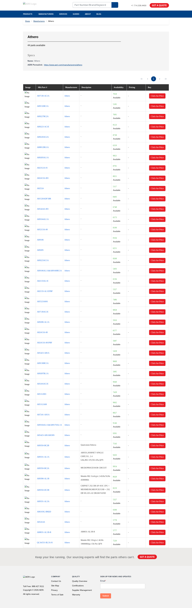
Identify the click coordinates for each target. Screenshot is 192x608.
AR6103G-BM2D (44, 512)
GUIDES (76, 14)
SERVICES (63, 14)
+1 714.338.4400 (138, 5)
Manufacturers (39, 21)
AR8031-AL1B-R (44, 532)
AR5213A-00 (42, 229)
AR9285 (40, 250)
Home (27, 21)
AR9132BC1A (42, 106)
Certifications (78, 585)
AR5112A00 (42, 404)
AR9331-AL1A (43, 457)
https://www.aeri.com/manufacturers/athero (63, 65)
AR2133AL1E (42, 281)
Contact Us (56, 581)
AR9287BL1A (42, 373)
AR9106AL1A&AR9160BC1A (49, 271)
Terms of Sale (57, 594)
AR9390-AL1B (43, 479)
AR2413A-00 (42, 332)
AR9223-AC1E (43, 127)
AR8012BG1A (43, 147)
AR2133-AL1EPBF (45, 291)
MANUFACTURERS (46, 14)
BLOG (98, 14)
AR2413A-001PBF (44, 343)
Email (103, 581)
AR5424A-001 (43, 209)
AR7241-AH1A (43, 415)
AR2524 (40, 188)
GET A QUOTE (159, 5)
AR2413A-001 (43, 178)
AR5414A (41, 522)
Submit (105, 596)
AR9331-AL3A (43, 501)
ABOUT (88, 14)
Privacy (54, 590)
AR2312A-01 (42, 168)
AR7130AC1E (42, 312)
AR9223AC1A (43, 260)
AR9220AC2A (43, 137)
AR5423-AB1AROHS (46, 435)
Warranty (76, 594)
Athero (67, 96)
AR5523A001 (42, 301)
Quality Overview (79, 581)
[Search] (114, 5)
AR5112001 (41, 394)
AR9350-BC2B (43, 445)
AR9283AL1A (43, 158)
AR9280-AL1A (43, 322)
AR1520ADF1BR (44, 199)
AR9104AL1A (43, 219)
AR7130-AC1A (43, 96)
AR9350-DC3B (43, 490)
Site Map (55, 585)
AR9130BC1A (42, 363)
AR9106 (40, 240)
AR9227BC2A (42, 116)
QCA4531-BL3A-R (45, 543)
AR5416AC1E (42, 384)
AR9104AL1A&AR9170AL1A (49, 425)
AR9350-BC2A (43, 468)
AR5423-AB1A (43, 353)
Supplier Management (82, 590)
